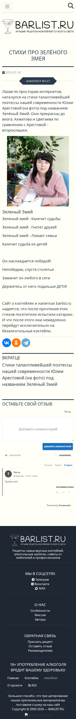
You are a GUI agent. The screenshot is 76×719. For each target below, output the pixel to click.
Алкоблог (51, 678)
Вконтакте (41, 584)
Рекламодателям (40, 651)
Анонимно (65, 455)
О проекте (14, 685)
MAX (42, 588)
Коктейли (31, 678)
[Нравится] (63, 492)
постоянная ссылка (65, 487)
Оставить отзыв (40, 646)
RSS (34, 685)
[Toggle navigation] (7, 6)
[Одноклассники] (16, 342)
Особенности (40, 611)
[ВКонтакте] (6, 342)
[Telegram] (25, 342)
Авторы (40, 619)
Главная (13, 678)
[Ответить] (57, 492)
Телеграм (42, 580)
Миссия (40, 615)
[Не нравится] (69, 492)
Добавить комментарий (57, 446)
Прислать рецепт (40, 642)
